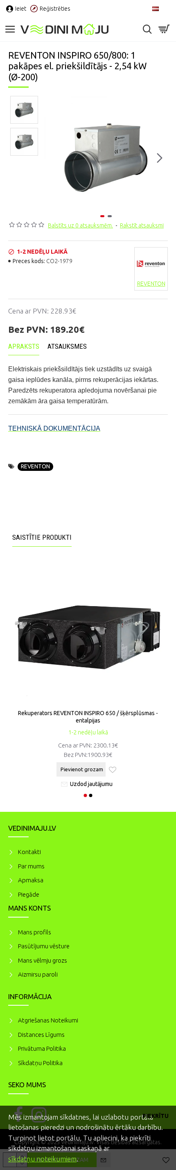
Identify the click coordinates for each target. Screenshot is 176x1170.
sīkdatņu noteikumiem (42, 1159)
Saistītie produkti (42, 537)
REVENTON (35, 466)
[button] (52, 158)
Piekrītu (155, 1116)
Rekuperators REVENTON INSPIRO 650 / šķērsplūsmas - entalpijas (88, 717)
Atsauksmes (67, 346)
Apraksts (23, 346)
